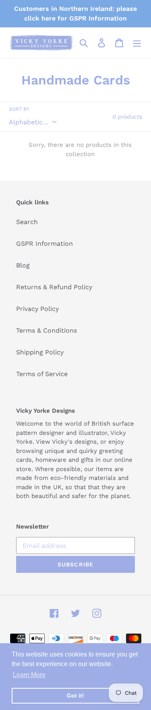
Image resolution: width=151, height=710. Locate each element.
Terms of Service (42, 374)
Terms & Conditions (46, 330)
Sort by (19, 109)
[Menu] (137, 43)
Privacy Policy (37, 309)
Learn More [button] (29, 674)
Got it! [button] (75, 695)
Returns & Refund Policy (54, 287)
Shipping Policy (40, 352)
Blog (23, 265)
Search (27, 222)
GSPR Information (44, 243)
